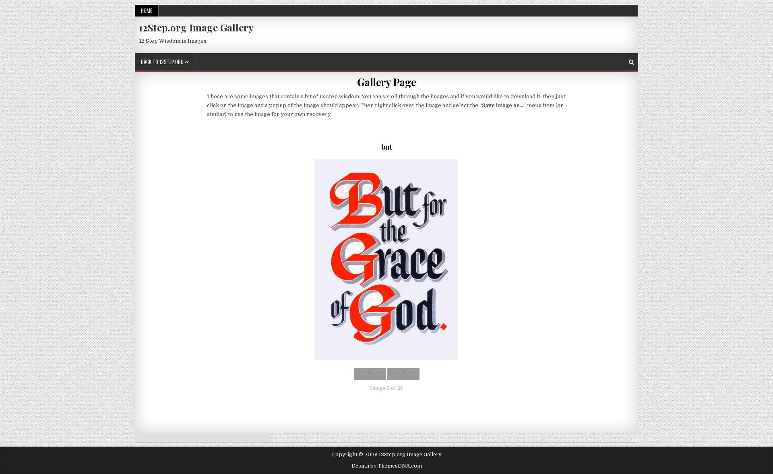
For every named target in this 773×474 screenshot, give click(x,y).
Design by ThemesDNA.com (386, 466)
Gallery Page (386, 82)
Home (146, 10)
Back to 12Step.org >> (165, 62)
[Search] (631, 62)
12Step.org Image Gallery (196, 27)
